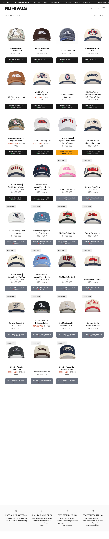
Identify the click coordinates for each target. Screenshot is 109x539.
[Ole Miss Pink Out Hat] (67, 170)
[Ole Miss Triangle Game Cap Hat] (42, 77)
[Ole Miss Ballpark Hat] (67, 216)
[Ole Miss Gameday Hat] (42, 123)
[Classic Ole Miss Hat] (93, 216)
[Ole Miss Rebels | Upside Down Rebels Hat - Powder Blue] (42, 260)
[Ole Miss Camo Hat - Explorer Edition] (16, 123)
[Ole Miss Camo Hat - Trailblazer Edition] (42, 306)
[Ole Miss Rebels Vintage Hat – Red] (93, 306)
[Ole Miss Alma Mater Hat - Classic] (93, 170)
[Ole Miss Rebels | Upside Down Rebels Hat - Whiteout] (67, 123)
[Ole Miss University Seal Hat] (67, 77)
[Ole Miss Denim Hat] (67, 33)
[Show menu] (103, 8)
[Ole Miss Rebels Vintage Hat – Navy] (93, 123)
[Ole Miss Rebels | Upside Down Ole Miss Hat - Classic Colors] (16, 260)
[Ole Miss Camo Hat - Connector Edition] (67, 306)
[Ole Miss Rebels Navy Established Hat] (67, 352)
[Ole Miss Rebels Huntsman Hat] (16, 33)
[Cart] (97, 8)
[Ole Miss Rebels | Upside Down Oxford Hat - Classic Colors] (93, 77)
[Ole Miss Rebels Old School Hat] (16, 306)
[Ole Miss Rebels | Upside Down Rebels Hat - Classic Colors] (16, 170)
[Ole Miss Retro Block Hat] (67, 260)
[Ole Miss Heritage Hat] (16, 77)
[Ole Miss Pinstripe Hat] (93, 260)
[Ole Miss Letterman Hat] (93, 33)
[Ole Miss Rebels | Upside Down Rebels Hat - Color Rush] (42, 170)
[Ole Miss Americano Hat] (42, 33)
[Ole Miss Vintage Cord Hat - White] (16, 216)
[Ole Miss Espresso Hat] (42, 352)
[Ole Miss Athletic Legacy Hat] (16, 352)
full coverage (67, 521)
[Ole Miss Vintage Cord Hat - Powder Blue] (42, 216)
